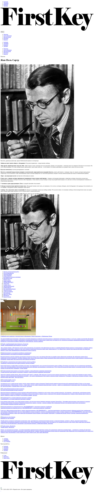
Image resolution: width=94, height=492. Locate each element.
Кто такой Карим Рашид (10, 289)
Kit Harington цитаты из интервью (12, 277)
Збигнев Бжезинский (9, 286)
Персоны (6, 34)
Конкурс (6, 39)
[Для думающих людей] (47, 30)
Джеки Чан (6, 283)
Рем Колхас (6, 295)
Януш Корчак (7, 293)
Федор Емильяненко (9, 273)
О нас (5, 455)
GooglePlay (6, 440)
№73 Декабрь (7, 441)
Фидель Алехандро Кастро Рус (11, 271)
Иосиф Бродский (8, 278)
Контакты (6, 456)
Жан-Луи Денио (8, 294)
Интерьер (6, 38)
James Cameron (7, 281)
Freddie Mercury (7, 287)
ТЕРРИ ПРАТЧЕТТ (8, 282)
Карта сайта (6, 458)
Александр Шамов (8, 291)
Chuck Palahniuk (8, 275)
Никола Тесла (7, 279)
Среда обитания (8, 35)
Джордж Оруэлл (8, 290)
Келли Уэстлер (7, 296)
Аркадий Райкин (8, 274)
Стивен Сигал (7, 285)
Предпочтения (7, 37)
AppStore (6, 438)
